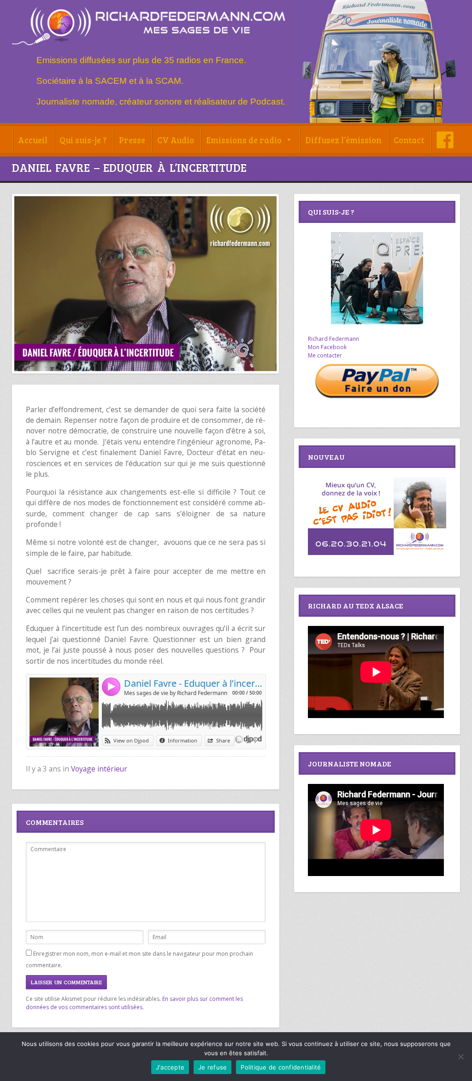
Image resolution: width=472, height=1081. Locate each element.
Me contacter (325, 355)
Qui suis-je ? (82, 140)
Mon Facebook (327, 347)
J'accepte (170, 1067)
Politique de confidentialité (281, 1067)
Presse (132, 140)
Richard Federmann (333, 339)
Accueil (32, 140)
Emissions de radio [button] (244, 140)
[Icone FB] (445, 140)
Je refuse (212, 1067)
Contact (409, 140)
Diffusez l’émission (343, 140)
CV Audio (175, 140)
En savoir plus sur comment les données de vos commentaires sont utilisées (134, 1003)
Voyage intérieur (99, 769)
